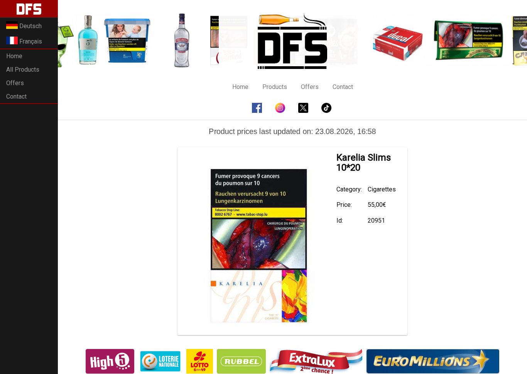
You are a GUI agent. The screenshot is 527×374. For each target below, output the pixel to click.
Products (274, 87)
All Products (22, 69)
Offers (15, 83)
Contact (16, 96)
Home (14, 56)
